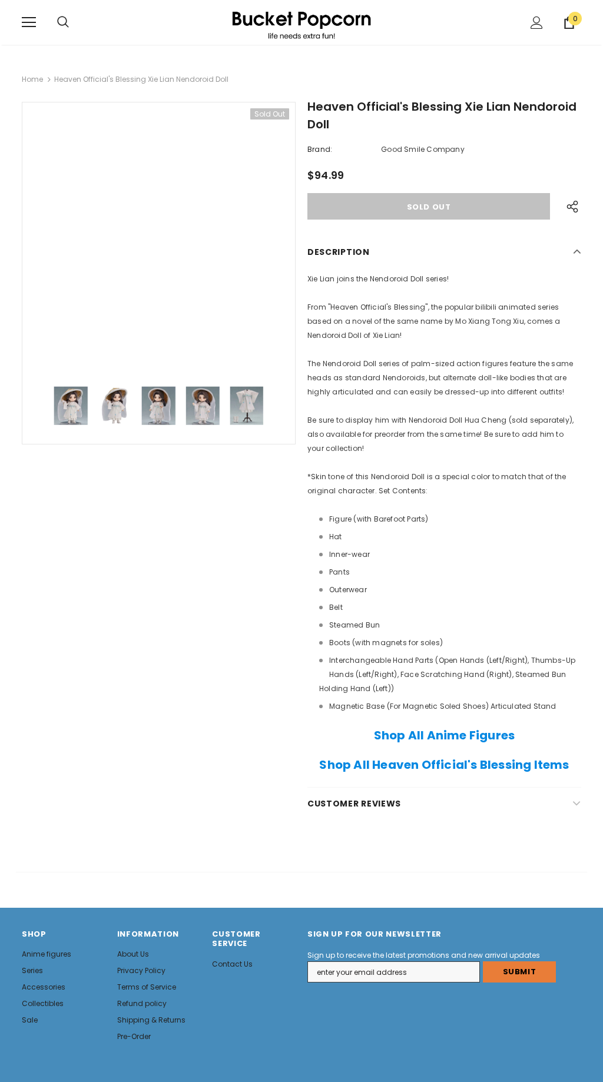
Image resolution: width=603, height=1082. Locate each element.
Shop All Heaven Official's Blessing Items (444, 764)
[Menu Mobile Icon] (29, 22)
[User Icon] (537, 22)
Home (32, 79)
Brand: (319, 149)
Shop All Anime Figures (444, 735)
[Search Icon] (63, 22)
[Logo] (301, 22)
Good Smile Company (423, 149)
